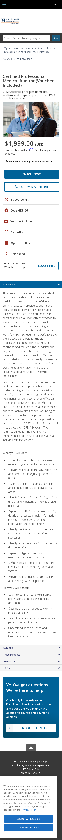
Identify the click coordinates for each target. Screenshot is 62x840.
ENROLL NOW (32, 174)
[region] (28, 807)
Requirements (11, 654)
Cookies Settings (28, 827)
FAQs (6, 668)
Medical (38, 48)
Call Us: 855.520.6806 (17, 59)
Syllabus (8, 648)
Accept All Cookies (28, 818)
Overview (9, 284)
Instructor (9, 661)
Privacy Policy (29, 809)
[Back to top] (31, 761)
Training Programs (21, 48)
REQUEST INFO (46, 266)
